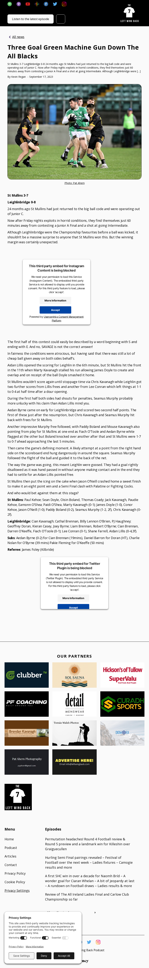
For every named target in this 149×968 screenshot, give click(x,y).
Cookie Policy (15, 882)
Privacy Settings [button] (17, 890)
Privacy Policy (15, 873)
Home (9, 839)
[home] (130, 13)
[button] (60, 19)
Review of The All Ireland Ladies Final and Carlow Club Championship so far (87, 896)
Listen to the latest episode (30, 19)
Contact (11, 865)
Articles (10, 856)
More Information (55, 300)
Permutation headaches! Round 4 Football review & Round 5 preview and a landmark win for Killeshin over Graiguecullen (87, 844)
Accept (55, 309)
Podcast (11, 847)
